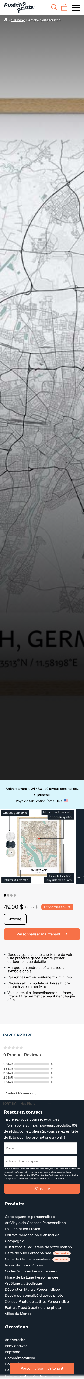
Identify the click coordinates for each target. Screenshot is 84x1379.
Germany (18, 20)
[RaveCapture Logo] (18, 1035)
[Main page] (19, 7)
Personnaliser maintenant (42, 1368)
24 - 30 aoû (39, 789)
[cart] (64, 7)
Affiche (15, 919)
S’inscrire (42, 1189)
